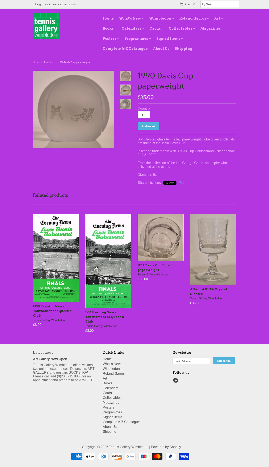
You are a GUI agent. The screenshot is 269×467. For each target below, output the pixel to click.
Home (108, 18)
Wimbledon (160, 18)
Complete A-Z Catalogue (125, 49)
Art (217, 18)
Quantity (144, 108)
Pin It (182, 182)
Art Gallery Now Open (50, 359)
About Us (161, 49)
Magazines (210, 28)
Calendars (132, 28)
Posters (110, 39)
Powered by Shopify (166, 447)
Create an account (62, 4)
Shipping (183, 49)
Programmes (136, 39)
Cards (155, 28)
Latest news (43, 353)
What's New (130, 18)
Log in (40, 4)
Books (108, 28)
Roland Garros (193, 18)
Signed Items (168, 39)
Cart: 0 (190, 4)
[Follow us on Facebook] (176, 381)
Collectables (181, 28)
